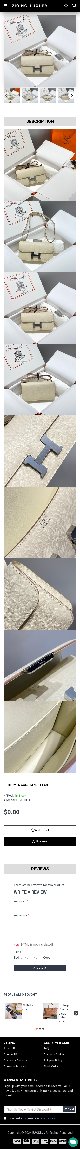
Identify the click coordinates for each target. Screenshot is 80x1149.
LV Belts (27, 1005)
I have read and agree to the (31, 1118)
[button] (6, 95)
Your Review (20, 915)
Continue (38, 968)
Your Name (20, 901)
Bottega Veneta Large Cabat (64, 1011)
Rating (17, 951)
